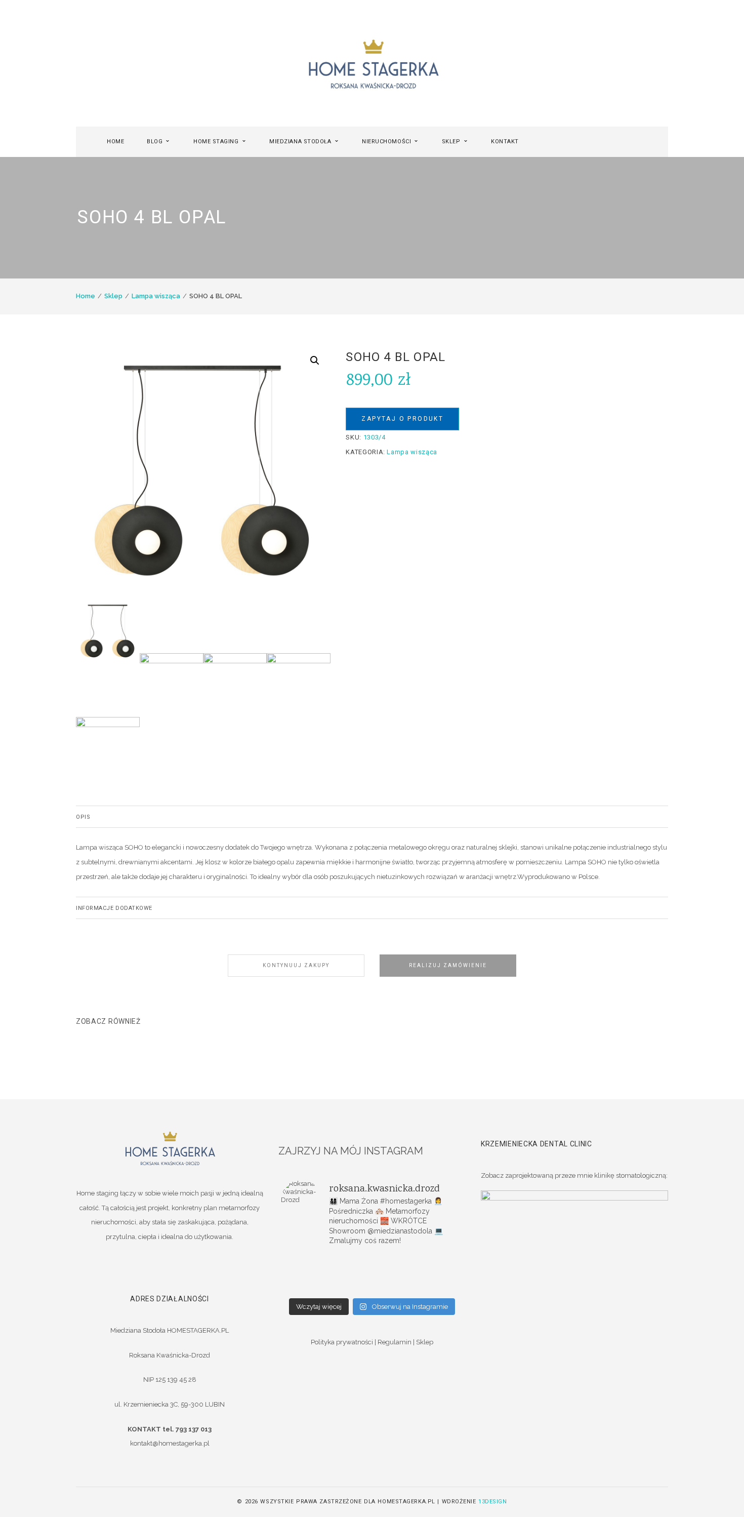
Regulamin (394, 1342)
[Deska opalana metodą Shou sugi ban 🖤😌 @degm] (311, 1287)
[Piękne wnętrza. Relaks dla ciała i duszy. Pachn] (372, 1260)
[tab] (372, 817)
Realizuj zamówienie (448, 965)
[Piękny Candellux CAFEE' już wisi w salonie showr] (433, 1273)
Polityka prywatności (342, 1342)
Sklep (113, 296)
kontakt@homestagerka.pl (170, 1443)
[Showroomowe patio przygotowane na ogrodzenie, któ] (311, 1273)
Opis (83, 817)
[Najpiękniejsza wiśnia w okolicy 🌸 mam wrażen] (433, 1287)
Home (85, 296)
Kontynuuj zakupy (296, 965)
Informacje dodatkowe (114, 908)
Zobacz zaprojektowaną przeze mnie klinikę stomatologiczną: (574, 1175)
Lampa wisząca (156, 296)
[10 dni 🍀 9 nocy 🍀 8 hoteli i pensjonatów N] (372, 1273)
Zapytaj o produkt (402, 418)
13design (492, 1501)
